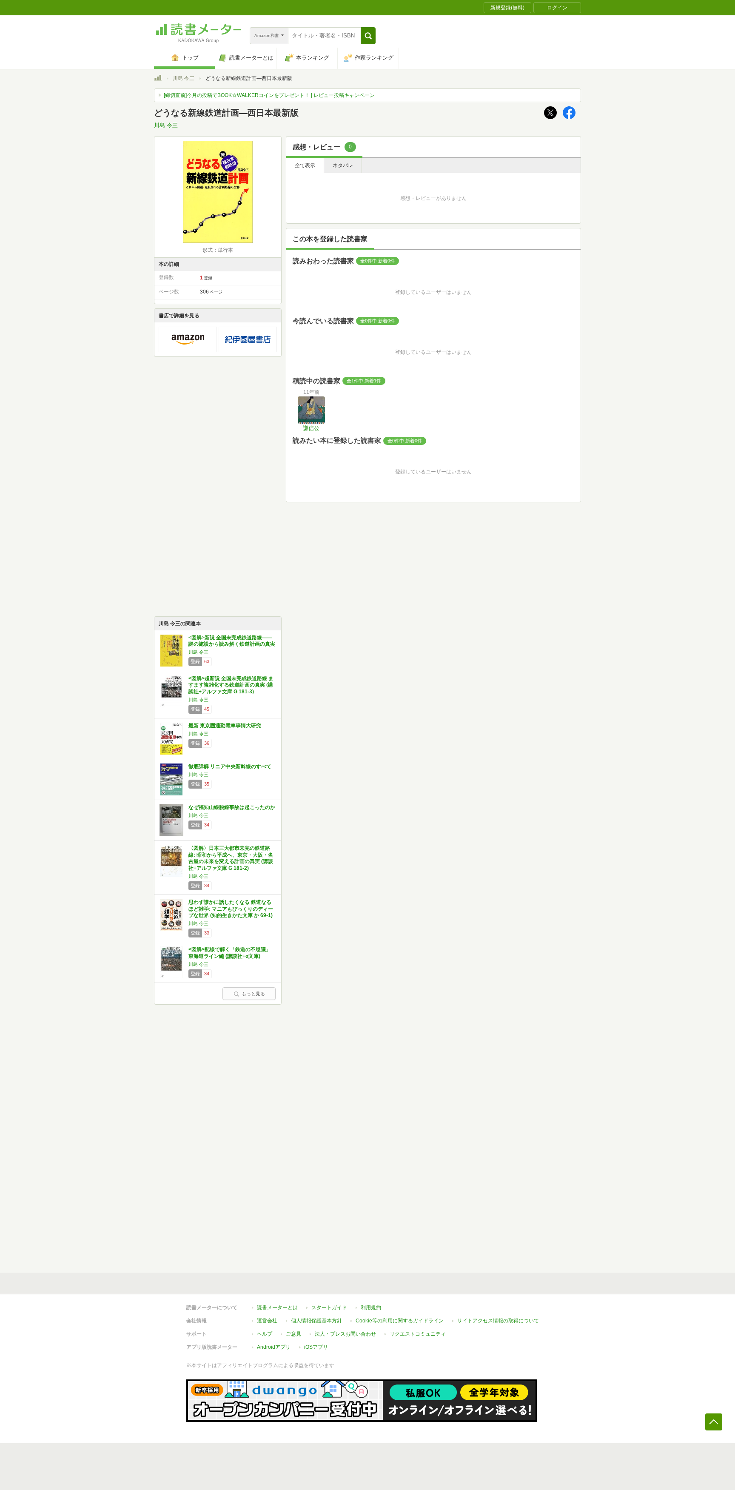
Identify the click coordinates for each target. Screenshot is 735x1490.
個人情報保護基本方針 (316, 1320)
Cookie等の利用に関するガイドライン (400, 1320)
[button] (368, 35)
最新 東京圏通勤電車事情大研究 (224, 726)
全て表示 (305, 165)
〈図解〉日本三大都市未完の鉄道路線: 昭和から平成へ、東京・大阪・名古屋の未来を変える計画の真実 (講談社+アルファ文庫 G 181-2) (230, 858)
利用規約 (371, 1307)
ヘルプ (264, 1333)
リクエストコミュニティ (418, 1333)
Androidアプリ (274, 1347)
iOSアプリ (316, 1347)
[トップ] (158, 79)
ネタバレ (343, 165)
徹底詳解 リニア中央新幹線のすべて (229, 766)
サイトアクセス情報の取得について (498, 1320)
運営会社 (267, 1320)
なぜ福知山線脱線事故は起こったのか (231, 807)
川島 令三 (183, 78)
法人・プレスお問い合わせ (345, 1333)
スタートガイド (329, 1307)
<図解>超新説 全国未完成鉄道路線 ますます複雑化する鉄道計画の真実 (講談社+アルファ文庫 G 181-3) (230, 685)
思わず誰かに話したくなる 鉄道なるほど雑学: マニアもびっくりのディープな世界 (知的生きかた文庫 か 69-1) (230, 908)
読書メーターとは (277, 1307)
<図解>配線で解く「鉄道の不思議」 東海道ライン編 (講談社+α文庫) (229, 952)
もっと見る (253, 993)
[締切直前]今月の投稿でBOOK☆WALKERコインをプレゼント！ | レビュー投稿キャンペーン (269, 95)
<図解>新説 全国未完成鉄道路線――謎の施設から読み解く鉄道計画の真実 (231, 641)
